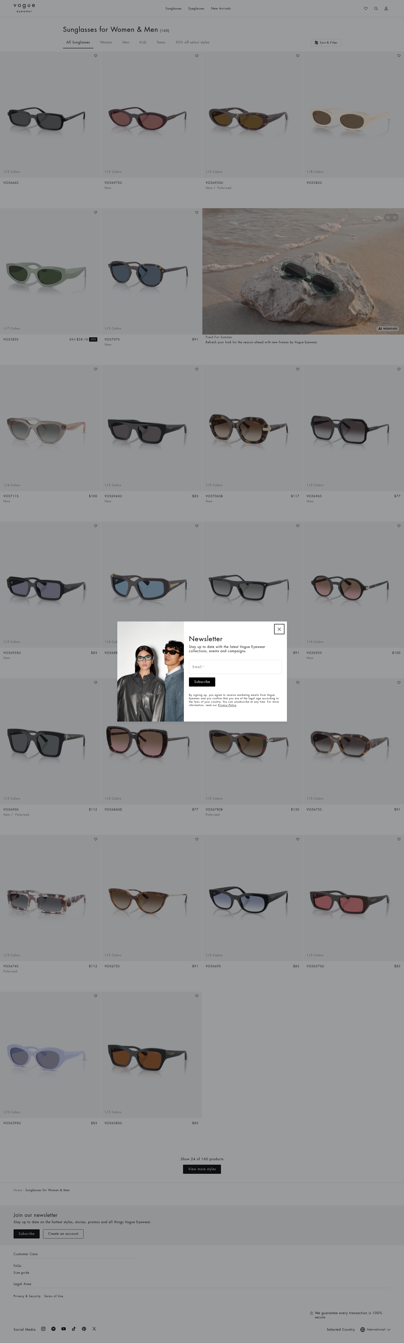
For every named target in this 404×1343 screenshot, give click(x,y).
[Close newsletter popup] (279, 629)
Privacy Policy (227, 705)
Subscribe (202, 682)
